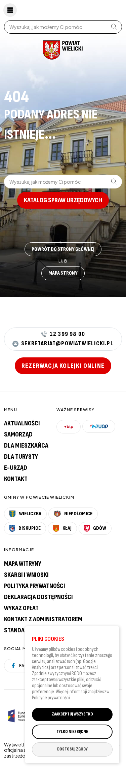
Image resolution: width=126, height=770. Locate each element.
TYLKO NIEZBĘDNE (72, 731)
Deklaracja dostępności (38, 597)
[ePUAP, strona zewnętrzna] (98, 426)
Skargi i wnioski (26, 574)
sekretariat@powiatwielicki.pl (67, 344)
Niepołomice (78, 514)
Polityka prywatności (34, 586)
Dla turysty (21, 456)
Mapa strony (63, 273)
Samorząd (18, 434)
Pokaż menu (10, 10)
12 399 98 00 (67, 334)
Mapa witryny (22, 563)
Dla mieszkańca (26, 445)
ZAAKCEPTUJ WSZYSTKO (72, 714)
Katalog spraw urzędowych (63, 200)
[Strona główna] (63, 50)
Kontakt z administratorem (43, 619)
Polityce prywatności (51, 698)
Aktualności (22, 423)
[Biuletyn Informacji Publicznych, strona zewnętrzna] (68, 426)
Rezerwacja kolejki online (63, 366)
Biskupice (29, 528)
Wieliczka (30, 514)
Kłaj (67, 528)
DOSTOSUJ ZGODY (72, 749)
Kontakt (16, 479)
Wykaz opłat (21, 608)
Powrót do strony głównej (63, 249)
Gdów (99, 528)
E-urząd (15, 467)
